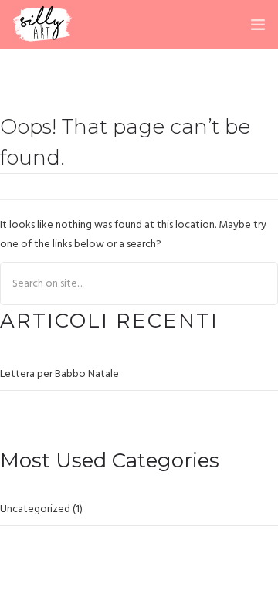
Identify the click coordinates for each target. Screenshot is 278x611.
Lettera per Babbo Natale (59, 374)
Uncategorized (35, 509)
